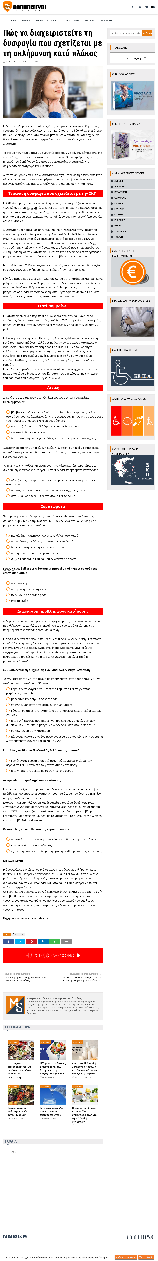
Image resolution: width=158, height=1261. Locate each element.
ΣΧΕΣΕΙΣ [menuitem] (65, 21)
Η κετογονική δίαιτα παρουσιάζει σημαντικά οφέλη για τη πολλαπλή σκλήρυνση (84, 1114)
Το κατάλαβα (146, 1257)
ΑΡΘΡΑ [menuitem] (76, 21)
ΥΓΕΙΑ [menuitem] (38, 21)
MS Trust (12, 679)
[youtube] (153, 7)
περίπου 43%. (76, 270)
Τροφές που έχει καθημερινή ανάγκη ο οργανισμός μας (20, 1111)
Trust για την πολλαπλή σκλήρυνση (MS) (33, 465)
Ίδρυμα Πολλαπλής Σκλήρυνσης (44, 750)
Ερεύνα (32, 207)
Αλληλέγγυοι (11, 61)
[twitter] (139, 7)
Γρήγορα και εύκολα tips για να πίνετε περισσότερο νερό (51, 1111)
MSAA (9, 639)
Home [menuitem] (13, 21)
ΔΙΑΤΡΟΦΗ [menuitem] (51, 21)
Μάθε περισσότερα (126, 1257)
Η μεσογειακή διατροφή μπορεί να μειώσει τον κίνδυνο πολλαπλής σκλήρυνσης (19, 1070)
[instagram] (146, 7)
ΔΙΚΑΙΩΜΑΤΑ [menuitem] (25, 21)
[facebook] (132, 7)
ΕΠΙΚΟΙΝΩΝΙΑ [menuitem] (106, 21)
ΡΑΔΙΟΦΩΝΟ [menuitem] (90, 21)
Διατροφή (18, 934)
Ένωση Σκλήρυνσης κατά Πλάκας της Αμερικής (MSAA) (41, 338)
